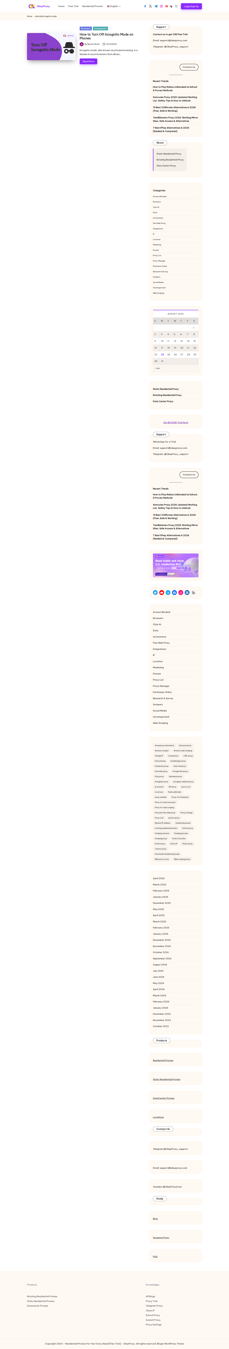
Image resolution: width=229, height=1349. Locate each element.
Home (29, 16)
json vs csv (185, 787)
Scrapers (156, 277)
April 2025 (159, 915)
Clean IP (150, 1310)
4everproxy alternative (164, 745)
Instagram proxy (161, 782)
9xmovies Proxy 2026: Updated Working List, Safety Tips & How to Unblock (175, 99)
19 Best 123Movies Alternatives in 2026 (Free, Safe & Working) (174, 109)
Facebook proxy (162, 766)
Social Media (158, 282)
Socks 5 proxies (179, 839)
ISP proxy (172, 787)
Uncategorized (159, 288)
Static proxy (187, 844)
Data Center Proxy (166, 165)
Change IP (159, 756)
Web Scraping (158, 293)
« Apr (157, 368)
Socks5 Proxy (153, 1320)
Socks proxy (160, 844)
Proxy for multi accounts (165, 802)
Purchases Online (160, 266)
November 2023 (162, 1020)
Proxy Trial (151, 1301)
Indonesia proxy (175, 776)
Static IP (173, 844)
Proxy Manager (159, 261)
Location (156, 239)
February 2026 (161, 890)
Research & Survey (160, 272)
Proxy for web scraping (164, 808)
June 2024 (158, 977)
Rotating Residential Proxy (170, 160)
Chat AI (156, 207)
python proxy (174, 818)
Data (155, 213)
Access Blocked (159, 196)
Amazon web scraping (183, 751)
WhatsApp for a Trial (164, 441)
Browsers (86, 28)
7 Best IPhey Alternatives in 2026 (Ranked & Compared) (171, 129)
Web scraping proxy (182, 859)
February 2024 (161, 1001)
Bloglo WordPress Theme (170, 1343)
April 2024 (159, 989)
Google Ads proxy (180, 771)
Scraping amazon (162, 833)
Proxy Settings (154, 1324)
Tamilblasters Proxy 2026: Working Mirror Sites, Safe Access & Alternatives (175, 119)
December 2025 (162, 903)
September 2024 (162, 958)
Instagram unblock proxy (183, 782)
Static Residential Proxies (166, 1079)
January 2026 (160, 897)
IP (153, 234)
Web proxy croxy (162, 859)
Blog (155, 1218)
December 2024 (162, 940)
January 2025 (160, 934)
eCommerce (158, 218)
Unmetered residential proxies (167, 854)
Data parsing (160, 761)
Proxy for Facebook (180, 797)
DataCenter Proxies (163, 1098)
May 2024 (158, 983)
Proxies (156, 250)
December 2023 (162, 1014)
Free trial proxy (180, 766)
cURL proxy (188, 756)
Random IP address (162, 823)
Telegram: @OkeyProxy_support (170, 46)
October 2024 (161, 952)
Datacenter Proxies (37, 1305)
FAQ (155, 1256)
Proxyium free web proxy (165, 813)
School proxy (187, 828)
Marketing (157, 245)
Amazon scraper (162, 751)
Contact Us (189, 67)
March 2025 (159, 921)
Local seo (159, 792)
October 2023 (161, 1026)
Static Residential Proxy (169, 154)
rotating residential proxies (166, 828)
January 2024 (160, 1008)
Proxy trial (159, 818)
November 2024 (162, 946)
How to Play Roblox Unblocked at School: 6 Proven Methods (175, 89)
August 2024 (160, 964)
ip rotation (159, 787)
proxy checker (161, 797)
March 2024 (159, 995)
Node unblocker (174, 792)
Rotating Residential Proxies (42, 1296)
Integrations (100, 28)
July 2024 (158, 971)
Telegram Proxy (154, 1305)
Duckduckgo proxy (178, 761)
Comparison (173, 756)
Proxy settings (186, 813)
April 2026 (159, 878)
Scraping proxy (161, 839)
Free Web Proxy (159, 223)
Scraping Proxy (161, 1237)
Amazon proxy (185, 745)
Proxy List (157, 255)
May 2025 (158, 909)
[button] (191, 6)
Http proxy (159, 776)
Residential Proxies (163, 1060)
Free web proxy (161, 771)
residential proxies (183, 823)
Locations (158, 1117)
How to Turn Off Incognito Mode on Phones (106, 36)
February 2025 (161, 927)
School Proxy (153, 1315)
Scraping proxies (181, 833)
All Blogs (150, 1296)
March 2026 (159, 884)
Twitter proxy (160, 849)
